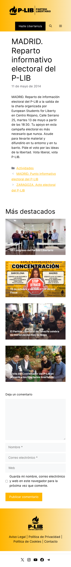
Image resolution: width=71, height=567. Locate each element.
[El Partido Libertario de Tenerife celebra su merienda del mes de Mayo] (35, 337)
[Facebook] (42, 560)
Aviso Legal (17, 537)
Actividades (25, 168)
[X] (22, 560)
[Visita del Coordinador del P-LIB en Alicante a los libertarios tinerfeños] (35, 379)
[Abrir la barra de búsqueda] (51, 26)
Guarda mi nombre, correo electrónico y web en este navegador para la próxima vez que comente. (37, 481)
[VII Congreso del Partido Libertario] (35, 252)
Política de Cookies (27, 541)
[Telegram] (48, 560)
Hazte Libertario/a (30, 26)
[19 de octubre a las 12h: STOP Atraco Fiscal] (35, 295)
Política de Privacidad (45, 537)
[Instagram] (29, 560)
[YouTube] (35, 560)
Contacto (51, 541)
